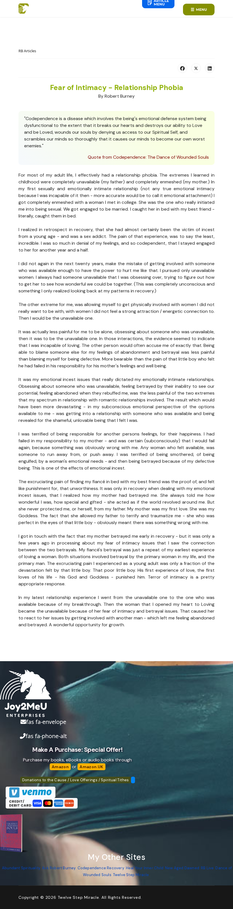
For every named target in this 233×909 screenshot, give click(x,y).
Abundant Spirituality (21, 868)
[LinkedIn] (210, 68)
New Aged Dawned (182, 868)
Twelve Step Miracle (131, 874)
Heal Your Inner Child (144, 868)
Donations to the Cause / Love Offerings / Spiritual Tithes (75, 780)
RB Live (207, 868)
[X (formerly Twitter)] (196, 68)
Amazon (60, 766)
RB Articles (27, 50)
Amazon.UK (91, 766)
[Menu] (199, 9)
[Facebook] (182, 68)
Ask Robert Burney (59, 868)
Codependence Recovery (101, 868)
